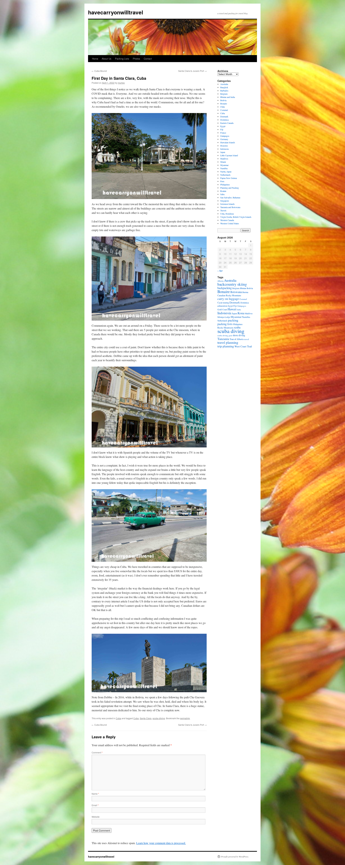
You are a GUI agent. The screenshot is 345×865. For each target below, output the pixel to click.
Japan (222, 152)
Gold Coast (222, 309)
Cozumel (224, 110)
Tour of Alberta (237, 339)
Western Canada (227, 220)
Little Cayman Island (229, 155)
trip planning (225, 346)
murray (121, 82)
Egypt (222, 126)
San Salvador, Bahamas (230, 197)
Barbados (224, 90)
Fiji (221, 129)
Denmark (224, 116)
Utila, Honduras (227, 213)
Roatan (223, 191)
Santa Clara (145, 718)
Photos (136, 58)
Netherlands (225, 174)
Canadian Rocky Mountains (229, 295)
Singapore (224, 200)
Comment (97, 752)
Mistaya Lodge (223, 317)
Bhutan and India (227, 97)
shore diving (239, 335)
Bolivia (223, 100)
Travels (223, 210)
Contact (148, 58)
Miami (223, 161)
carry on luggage (228, 298)
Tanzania (223, 339)
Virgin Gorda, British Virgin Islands (235, 216)
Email (95, 805)
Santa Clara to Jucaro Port (192, 70)
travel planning (227, 342)
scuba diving (159, 718)
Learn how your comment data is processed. (161, 843)
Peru (222, 181)
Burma (245, 292)
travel (246, 339)
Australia (224, 84)
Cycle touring (223, 302)
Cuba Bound (99, 70)
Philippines (225, 184)
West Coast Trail (243, 346)
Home (95, 58)
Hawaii (232, 309)
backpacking (224, 288)
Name (95, 793)
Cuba (118, 718)
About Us (106, 58)
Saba (222, 194)
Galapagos (224, 135)
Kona (241, 313)
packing (233, 320)
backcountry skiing (232, 284)
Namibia (223, 168)
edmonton (222, 305)
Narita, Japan (225, 171)
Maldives (224, 158)
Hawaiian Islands (227, 142)
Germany (224, 139)
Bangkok (224, 87)
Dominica (224, 119)
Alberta (220, 281)
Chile (222, 106)
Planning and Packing (229, 187)
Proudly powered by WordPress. (235, 856)
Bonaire (223, 103)
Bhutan (243, 288)
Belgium (223, 93)
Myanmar (224, 165)
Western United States (229, 223)
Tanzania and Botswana (230, 207)
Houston (224, 145)
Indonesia (224, 148)
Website (96, 816)
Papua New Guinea (228, 178)
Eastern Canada (226, 122)
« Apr (220, 270)
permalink (185, 718)
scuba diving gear (224, 335)
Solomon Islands (227, 203)
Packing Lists (122, 58)
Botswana (236, 292)
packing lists (225, 324)
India (239, 309)
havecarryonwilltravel (115, 12)
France (223, 132)
